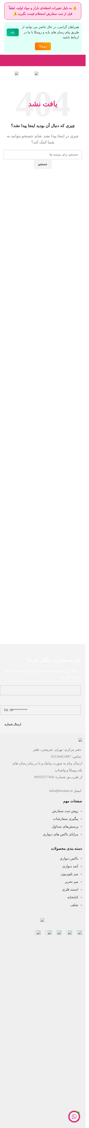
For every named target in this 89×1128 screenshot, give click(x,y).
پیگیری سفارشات (65, 819)
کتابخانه (72, 897)
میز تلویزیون (69, 874)
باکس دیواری (69, 858)
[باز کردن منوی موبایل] (80, 73)
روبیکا (43, 46)
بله (13, 32)
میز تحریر (71, 882)
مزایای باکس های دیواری (60, 834)
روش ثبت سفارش (65, 811)
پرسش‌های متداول (65, 826)
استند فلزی (70, 889)
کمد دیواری (70, 866)
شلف (74, 905)
